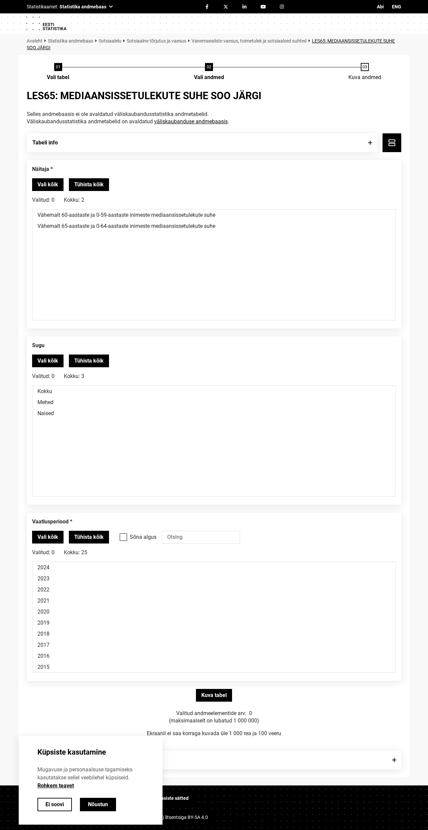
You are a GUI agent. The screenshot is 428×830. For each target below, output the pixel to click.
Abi (380, 6)
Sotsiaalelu (110, 41)
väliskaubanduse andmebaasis (191, 121)
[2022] (214, 589)
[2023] (214, 578)
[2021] (214, 600)
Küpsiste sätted (172, 798)
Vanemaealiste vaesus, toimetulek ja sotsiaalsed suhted (249, 41)
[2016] (214, 655)
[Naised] (214, 413)
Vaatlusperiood (50, 521)
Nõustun (98, 804)
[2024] (214, 567)
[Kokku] (214, 391)
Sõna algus (143, 537)
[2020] (214, 611)
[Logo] (46, 23)
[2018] (214, 633)
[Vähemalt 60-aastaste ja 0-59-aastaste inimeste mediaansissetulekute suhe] (214, 214)
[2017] (214, 644)
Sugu (38, 345)
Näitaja (40, 169)
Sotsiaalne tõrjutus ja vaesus (156, 41)
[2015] (214, 667)
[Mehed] (214, 402)
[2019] (214, 622)
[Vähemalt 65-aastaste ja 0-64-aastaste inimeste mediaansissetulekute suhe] (214, 226)
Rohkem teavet (55, 785)
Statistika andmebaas (70, 41)
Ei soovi (54, 804)
